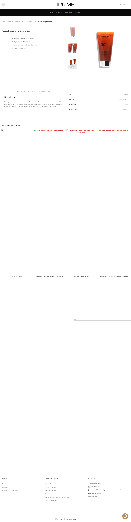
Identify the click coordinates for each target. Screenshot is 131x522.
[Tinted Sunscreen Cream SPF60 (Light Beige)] (114, 201)
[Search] (3, 5)
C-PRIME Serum (17, 276)
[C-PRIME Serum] (16, 201)
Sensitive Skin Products (52, 501)
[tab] (20, 92)
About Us (4, 484)
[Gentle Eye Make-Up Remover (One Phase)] (49, 201)
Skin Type (18, 22)
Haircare (47, 494)
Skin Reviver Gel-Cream (81, 276)
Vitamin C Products (50, 487)
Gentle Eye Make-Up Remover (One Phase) (49, 276)
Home (3, 22)
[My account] (129, 5)
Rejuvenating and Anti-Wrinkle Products (57, 497)
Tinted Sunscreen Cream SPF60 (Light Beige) (114, 276)
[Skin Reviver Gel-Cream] (82, 201)
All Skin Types (28, 22)
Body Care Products (50, 491)
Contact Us (4, 487)
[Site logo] (65, 4)
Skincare (10, 22)
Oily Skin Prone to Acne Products (54, 484)
